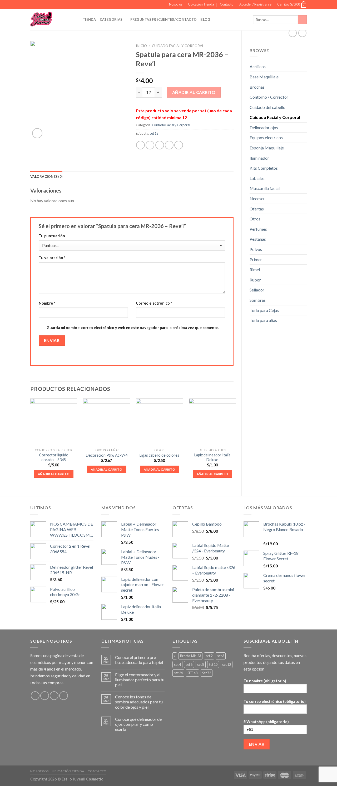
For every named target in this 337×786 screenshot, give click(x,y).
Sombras (258, 300)
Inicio (141, 46)
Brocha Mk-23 (190, 656)
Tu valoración (52, 257)
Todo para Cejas (264, 310)
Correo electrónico (154, 303)
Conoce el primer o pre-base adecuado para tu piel (139, 660)
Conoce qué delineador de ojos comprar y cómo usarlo (138, 724)
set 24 (178, 673)
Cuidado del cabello (267, 107)
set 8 (200, 664)
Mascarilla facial (265, 188)
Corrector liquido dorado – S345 (53, 457)
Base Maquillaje (264, 76)
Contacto (226, 4)
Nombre (47, 303)
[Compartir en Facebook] (140, 145)
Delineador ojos (264, 127)
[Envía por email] (159, 145)
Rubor (255, 279)
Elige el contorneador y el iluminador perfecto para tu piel (139, 679)
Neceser (257, 198)
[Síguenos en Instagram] (44, 695)
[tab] (46, 176)
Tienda (89, 19)
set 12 (154, 133)
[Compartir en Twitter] (150, 145)
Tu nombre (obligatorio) (265, 681)
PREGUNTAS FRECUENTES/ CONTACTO (163, 19)
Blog (205, 19)
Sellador (257, 289)
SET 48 (192, 673)
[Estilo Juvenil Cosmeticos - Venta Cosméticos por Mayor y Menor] (52, 20)
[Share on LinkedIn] (178, 145)
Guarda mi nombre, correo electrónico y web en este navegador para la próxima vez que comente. (133, 327)
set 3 (220, 656)
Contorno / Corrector (269, 96)
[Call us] (63, 695)
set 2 (209, 656)
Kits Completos (264, 167)
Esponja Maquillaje (267, 147)
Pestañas (258, 238)
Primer (256, 259)
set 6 (189, 664)
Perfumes (258, 228)
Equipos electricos (266, 137)
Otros (255, 218)
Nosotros (175, 4)
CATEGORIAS (111, 19)
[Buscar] (302, 19)
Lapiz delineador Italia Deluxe (212, 457)
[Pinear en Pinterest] (169, 145)
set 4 (177, 664)
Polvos (256, 249)
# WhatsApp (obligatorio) (266, 721)
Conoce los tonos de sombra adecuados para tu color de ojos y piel (139, 701)
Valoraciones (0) (46, 176)
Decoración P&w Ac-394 (106, 455)
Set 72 (206, 673)
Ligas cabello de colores (159, 455)
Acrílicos (258, 66)
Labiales (257, 178)
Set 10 (213, 664)
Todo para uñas (263, 320)
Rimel (255, 269)
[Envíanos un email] (54, 695)
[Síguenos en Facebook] (35, 695)
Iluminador (259, 157)
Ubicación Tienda (201, 4)
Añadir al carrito (193, 92)
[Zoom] (37, 133)
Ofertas (257, 208)
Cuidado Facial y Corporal (275, 117)
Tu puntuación (52, 236)
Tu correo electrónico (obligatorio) (275, 701)
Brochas (257, 86)
